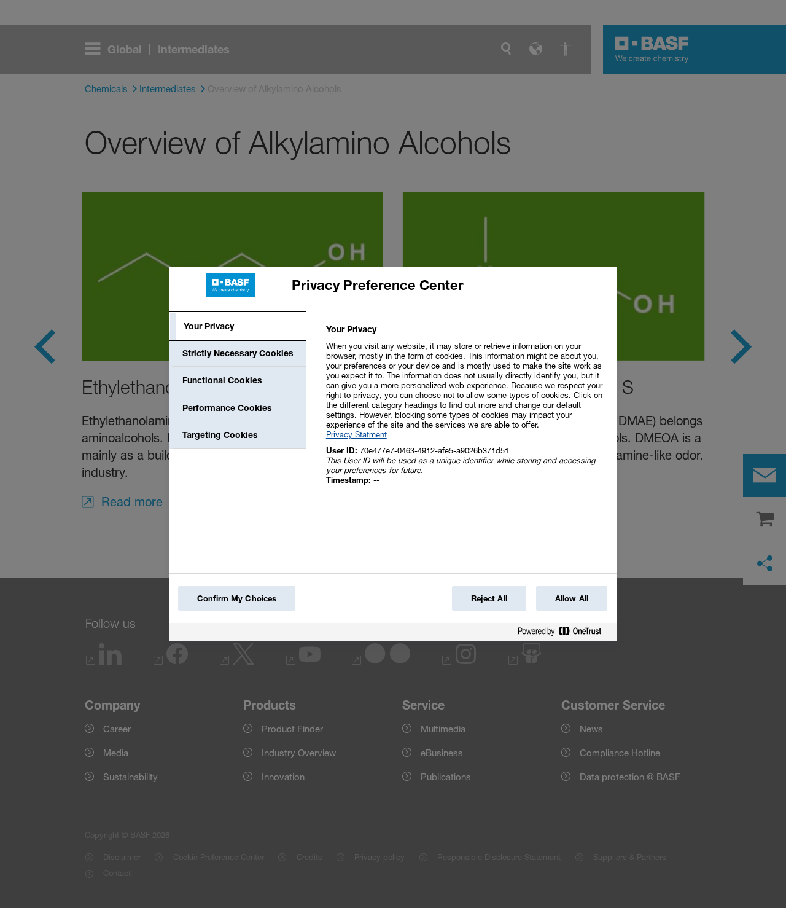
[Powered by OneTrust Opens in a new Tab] (564, 633)
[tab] (237, 326)
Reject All (489, 598)
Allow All (571, 598)
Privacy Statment (356, 434)
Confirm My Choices (236, 598)
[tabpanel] (466, 411)
